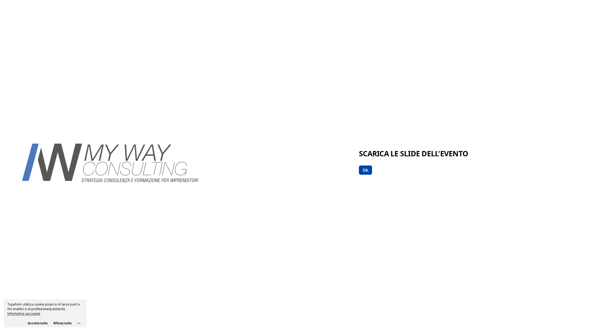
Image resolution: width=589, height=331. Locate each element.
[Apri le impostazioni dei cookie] (79, 323)
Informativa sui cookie (23, 313)
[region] (45, 313)
